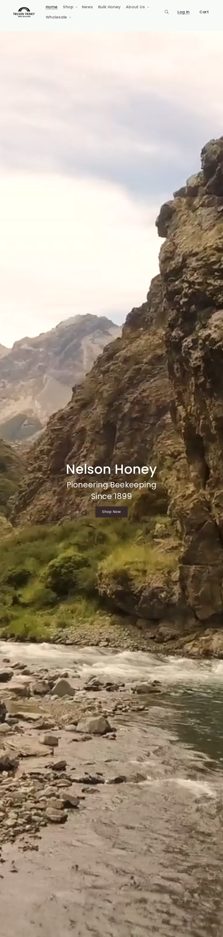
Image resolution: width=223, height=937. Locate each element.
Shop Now (111, 511)
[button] (69, 7)
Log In (183, 12)
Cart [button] (204, 12)
